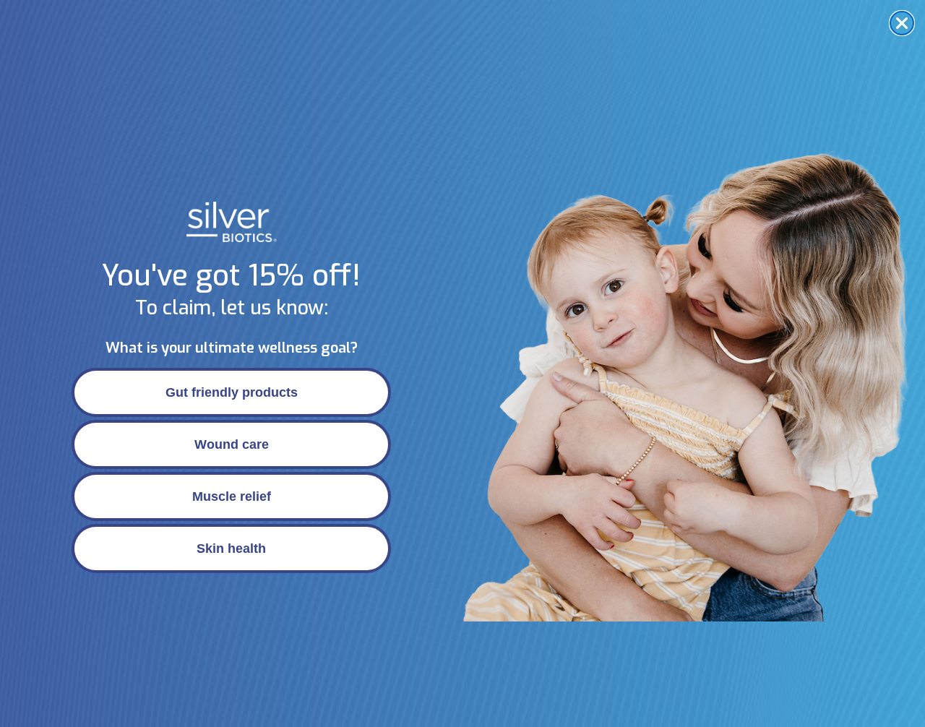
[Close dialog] (901, 23)
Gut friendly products (231, 392)
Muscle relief (231, 496)
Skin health (231, 548)
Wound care (231, 444)
